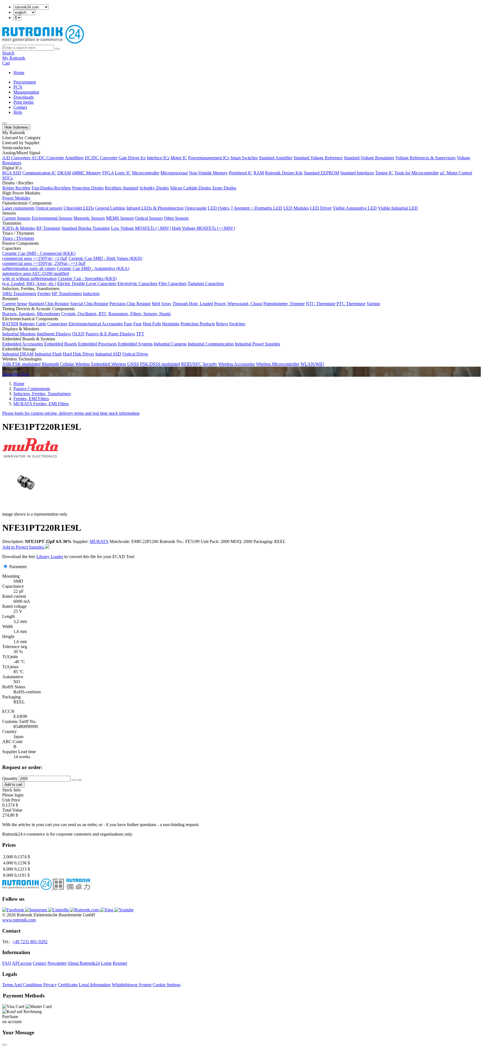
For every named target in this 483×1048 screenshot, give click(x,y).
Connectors (57, 323)
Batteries (27, 323)
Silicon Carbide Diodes (190, 188)
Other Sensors (176, 218)
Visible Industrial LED (398, 208)
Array (166, 303)
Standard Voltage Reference (318, 157)
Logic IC (123, 172)
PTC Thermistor (351, 303)
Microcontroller (145, 172)
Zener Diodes (224, 188)
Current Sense (14, 303)
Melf (156, 303)
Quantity (10, 778)
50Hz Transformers (19, 293)
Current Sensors (16, 218)
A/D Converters (16, 157)
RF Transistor (48, 228)
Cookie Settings (167, 984)
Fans (128, 323)
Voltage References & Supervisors (425, 157)
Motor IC (179, 157)
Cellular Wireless (75, 364)
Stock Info (11, 790)
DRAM (64, 172)
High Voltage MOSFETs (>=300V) (203, 228)
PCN (17, 87)
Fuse (137, 323)
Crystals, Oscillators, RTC (84, 313)
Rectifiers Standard (121, 188)
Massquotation (26, 92)
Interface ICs (158, 157)
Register (120, 963)
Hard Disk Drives (78, 354)
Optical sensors (48, 208)
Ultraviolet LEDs (78, 208)
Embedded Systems (135, 344)
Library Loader (49, 556)
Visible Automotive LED (355, 208)
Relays (222, 323)
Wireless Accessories (236, 364)
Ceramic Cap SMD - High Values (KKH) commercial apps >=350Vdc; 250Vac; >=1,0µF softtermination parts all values (72, 263)
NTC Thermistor (320, 303)
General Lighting (110, 208)
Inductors (91, 293)
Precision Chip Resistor (130, 303)
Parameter (18, 566)
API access (22, 963)
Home (18, 72)
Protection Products (198, 323)
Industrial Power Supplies (257, 344)
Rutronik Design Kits (284, 172)
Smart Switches (244, 157)
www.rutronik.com (19, 919)
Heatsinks (170, 323)
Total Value (12, 810)
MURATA (99, 541)
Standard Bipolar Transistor (85, 228)
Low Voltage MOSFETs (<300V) (141, 228)
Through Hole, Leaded (192, 303)
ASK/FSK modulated (21, 364)
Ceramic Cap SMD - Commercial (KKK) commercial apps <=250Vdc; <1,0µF (38, 256)
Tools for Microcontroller (416, 172)
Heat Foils (152, 323)
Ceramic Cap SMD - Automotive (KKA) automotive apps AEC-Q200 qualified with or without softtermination (65, 273)
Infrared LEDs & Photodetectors (155, 208)
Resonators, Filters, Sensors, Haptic (139, 313)
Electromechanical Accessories (95, 323)
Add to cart (13, 785)
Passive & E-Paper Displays (110, 333)
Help (17, 112)
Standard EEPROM (321, 172)
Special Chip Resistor (89, 303)
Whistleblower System (131, 984)
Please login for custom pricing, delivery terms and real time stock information (70, 413)
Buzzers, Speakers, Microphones (31, 313)
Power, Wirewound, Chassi (238, 303)
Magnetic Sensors (89, 218)
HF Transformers (67, 293)
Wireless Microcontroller (277, 364)
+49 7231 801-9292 (30, 941)
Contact (20, 107)
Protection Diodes (88, 188)
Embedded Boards (60, 344)
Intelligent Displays (54, 333)
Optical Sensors (149, 218)
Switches (237, 323)
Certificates (68, 984)
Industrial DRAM (18, 354)
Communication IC (39, 172)
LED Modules (296, 208)
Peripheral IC (240, 172)
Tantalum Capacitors (206, 283)
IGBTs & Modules (18, 228)
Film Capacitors (172, 283)
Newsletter (57, 963)
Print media (23, 102)
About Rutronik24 (83, 963)
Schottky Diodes (154, 188)
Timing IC (384, 172)
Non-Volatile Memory (208, 172)
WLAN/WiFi (312, 364)
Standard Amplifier (275, 157)
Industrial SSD (108, 354)
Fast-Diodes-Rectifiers (51, 188)
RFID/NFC (191, 364)
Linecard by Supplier (20, 142)
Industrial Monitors (19, 333)
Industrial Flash (48, 354)
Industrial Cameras (170, 344)
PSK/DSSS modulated (160, 364)
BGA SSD (11, 172)
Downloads (23, 97)
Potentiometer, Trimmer (284, 303)
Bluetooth (50, 364)
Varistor (373, 303)
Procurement (24, 82)
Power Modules (16, 198)
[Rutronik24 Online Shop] (43, 42)
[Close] (4, 1044)
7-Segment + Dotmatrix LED (256, 208)
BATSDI (10, 323)
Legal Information (95, 984)
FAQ (6, 963)
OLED (78, 333)
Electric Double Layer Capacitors (86, 283)
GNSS (133, 364)
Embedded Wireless (108, 364)
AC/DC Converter (47, 157)
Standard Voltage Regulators (369, 157)
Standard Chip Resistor (48, 303)
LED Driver (321, 208)
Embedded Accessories (22, 344)
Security (210, 364)
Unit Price (11, 800)
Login (106, 963)
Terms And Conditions (22, 984)
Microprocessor (174, 172)
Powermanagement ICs (208, 157)
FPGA (108, 172)
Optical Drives (135, 354)
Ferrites (44, 293)
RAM (259, 172)
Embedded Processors (97, 344)
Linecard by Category (21, 137)
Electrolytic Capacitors (137, 283)
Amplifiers (74, 157)
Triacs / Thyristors (18, 238)
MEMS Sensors (120, 218)
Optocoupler (196, 208)
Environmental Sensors (52, 218)
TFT (140, 333)
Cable (41, 323)
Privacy (50, 984)
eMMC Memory (86, 172)
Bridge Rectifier (16, 188)
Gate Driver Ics (132, 157)
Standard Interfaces (357, 172)
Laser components (18, 208)
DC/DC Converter (101, 157)
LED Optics (218, 208)
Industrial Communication (211, 344)
